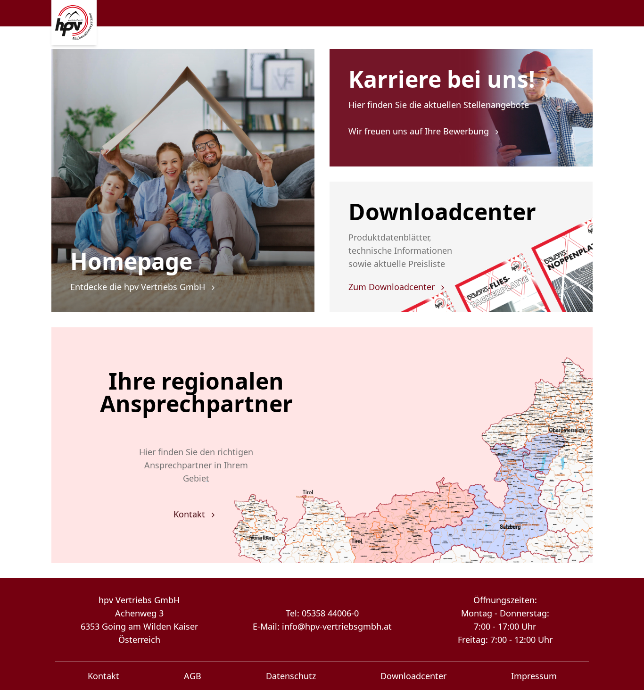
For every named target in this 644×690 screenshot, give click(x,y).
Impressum (534, 676)
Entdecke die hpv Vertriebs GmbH (138, 286)
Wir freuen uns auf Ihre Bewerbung (419, 131)
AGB (192, 676)
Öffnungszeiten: (505, 600)
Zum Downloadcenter (392, 286)
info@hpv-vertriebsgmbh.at (337, 626)
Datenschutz (291, 676)
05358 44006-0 (330, 613)
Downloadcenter (413, 676)
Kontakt (190, 514)
